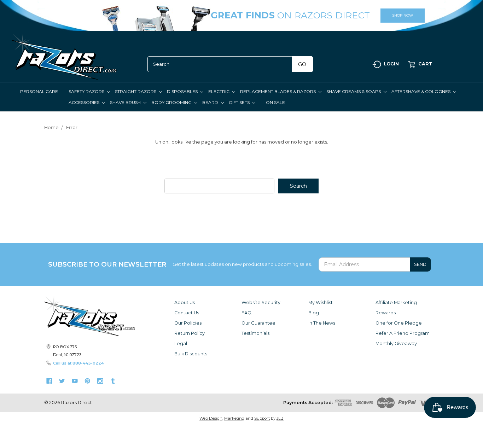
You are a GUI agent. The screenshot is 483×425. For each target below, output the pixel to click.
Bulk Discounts (190, 353)
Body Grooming (172, 102)
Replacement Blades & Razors (278, 91)
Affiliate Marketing (396, 302)
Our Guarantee (258, 323)
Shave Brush (126, 102)
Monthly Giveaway (396, 343)
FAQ (246, 312)
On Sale (275, 102)
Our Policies (188, 323)
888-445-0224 (88, 363)
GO (302, 64)
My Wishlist (320, 302)
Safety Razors (87, 91)
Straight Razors (136, 91)
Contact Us (186, 312)
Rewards (386, 312)
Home (51, 127)
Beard (210, 102)
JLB (280, 418)
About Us (184, 302)
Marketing (234, 418)
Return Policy (189, 333)
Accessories (84, 102)
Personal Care (39, 91)
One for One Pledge (399, 323)
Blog (313, 312)
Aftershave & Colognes (421, 91)
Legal (180, 343)
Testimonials (255, 333)
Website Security (261, 302)
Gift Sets (240, 102)
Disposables (183, 91)
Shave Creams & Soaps (354, 91)
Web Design (210, 418)
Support (262, 418)
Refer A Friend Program (403, 333)
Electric (219, 91)
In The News (321, 323)
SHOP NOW (402, 15)
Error (71, 127)
